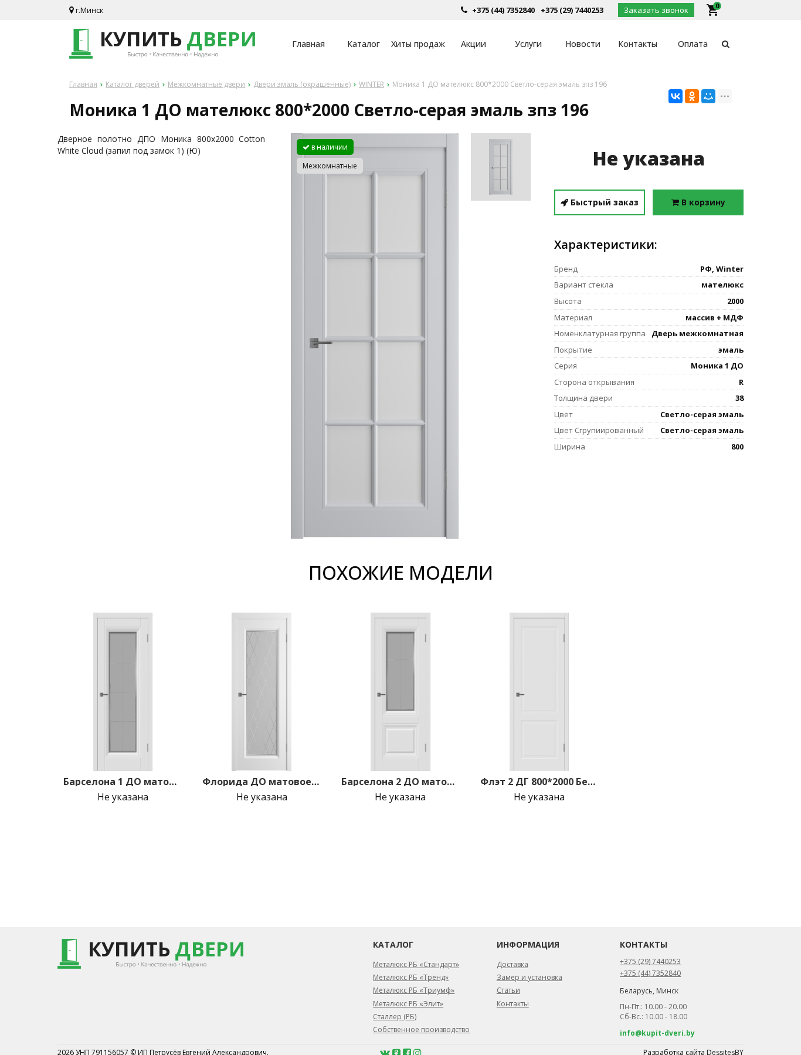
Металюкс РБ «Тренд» (411, 977)
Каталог (363, 43)
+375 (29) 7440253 (572, 10)
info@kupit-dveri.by (657, 1033)
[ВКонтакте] (675, 96)
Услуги (528, 43)
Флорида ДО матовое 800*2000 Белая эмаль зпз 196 (261, 781)
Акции (473, 43)
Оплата (693, 43)
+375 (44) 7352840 (503, 10)
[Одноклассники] (692, 96)
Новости (582, 43)
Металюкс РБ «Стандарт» (416, 964)
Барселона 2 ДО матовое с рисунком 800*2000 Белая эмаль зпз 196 (400, 781)
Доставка (512, 964)
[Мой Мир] (708, 96)
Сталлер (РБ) (394, 1017)
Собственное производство (421, 1029)
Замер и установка (529, 977)
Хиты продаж (418, 43)
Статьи (508, 990)
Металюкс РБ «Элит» (408, 1004)
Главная (308, 43)
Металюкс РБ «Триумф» (413, 990)
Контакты (637, 43)
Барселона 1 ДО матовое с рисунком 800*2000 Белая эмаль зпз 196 (122, 781)
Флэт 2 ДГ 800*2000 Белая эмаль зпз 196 (539, 781)
